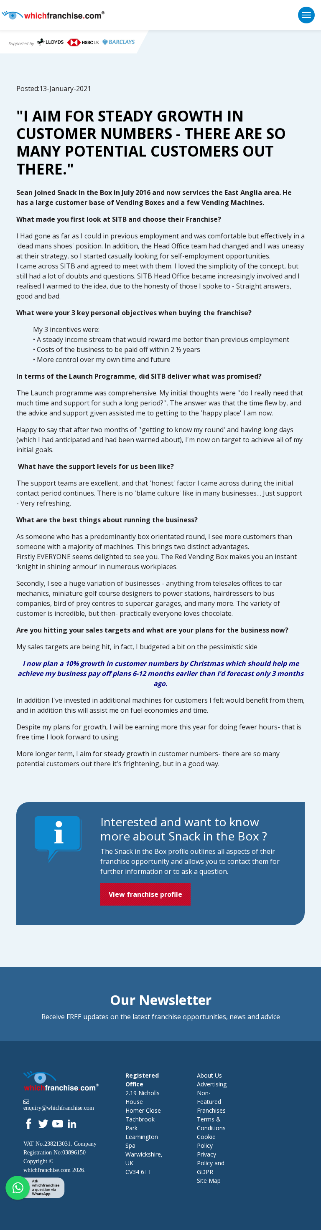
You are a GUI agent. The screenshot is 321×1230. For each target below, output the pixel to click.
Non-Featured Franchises (211, 1101)
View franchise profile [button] (145, 894)
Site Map (209, 1180)
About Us (209, 1075)
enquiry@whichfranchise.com (58, 1108)
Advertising (212, 1084)
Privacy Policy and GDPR (210, 1163)
